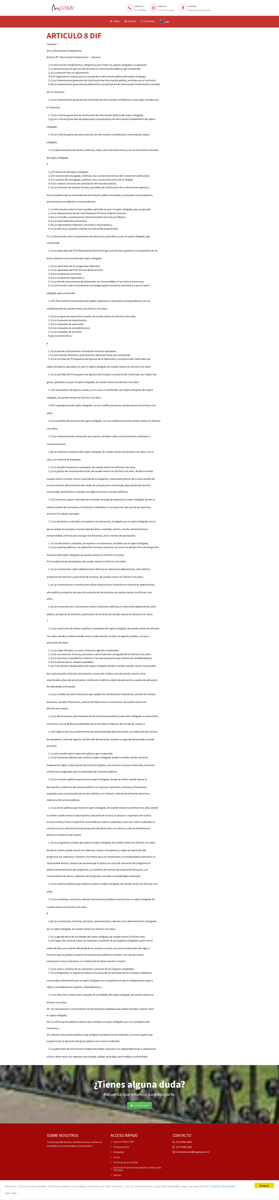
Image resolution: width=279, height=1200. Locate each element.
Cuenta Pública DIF (123, 1141)
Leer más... (12, 1193)
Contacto (118, 1152)
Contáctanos (141, 1105)
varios (116, 1157)
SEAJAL (117, 1175)
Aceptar (264, 1185)
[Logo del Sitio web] (64, 7)
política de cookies (224, 1186)
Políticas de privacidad (125, 1162)
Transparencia (121, 1146)
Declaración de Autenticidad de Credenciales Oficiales (137, 1169)
